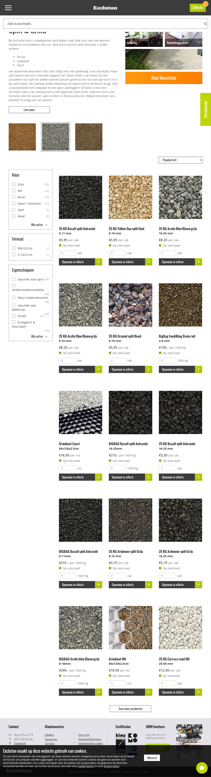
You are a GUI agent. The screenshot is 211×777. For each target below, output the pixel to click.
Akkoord (152, 758)
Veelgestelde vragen (90, 743)
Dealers (49, 735)
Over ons (83, 735)
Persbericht (206, 109)
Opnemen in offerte (73, 262)
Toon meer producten (130, 708)
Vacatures (51, 739)
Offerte (199, 7)
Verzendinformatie (89, 739)
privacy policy (111, 766)
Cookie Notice (86, 766)
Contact (50, 743)
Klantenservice (54, 726)
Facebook (20, 743)
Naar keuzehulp (163, 78)
